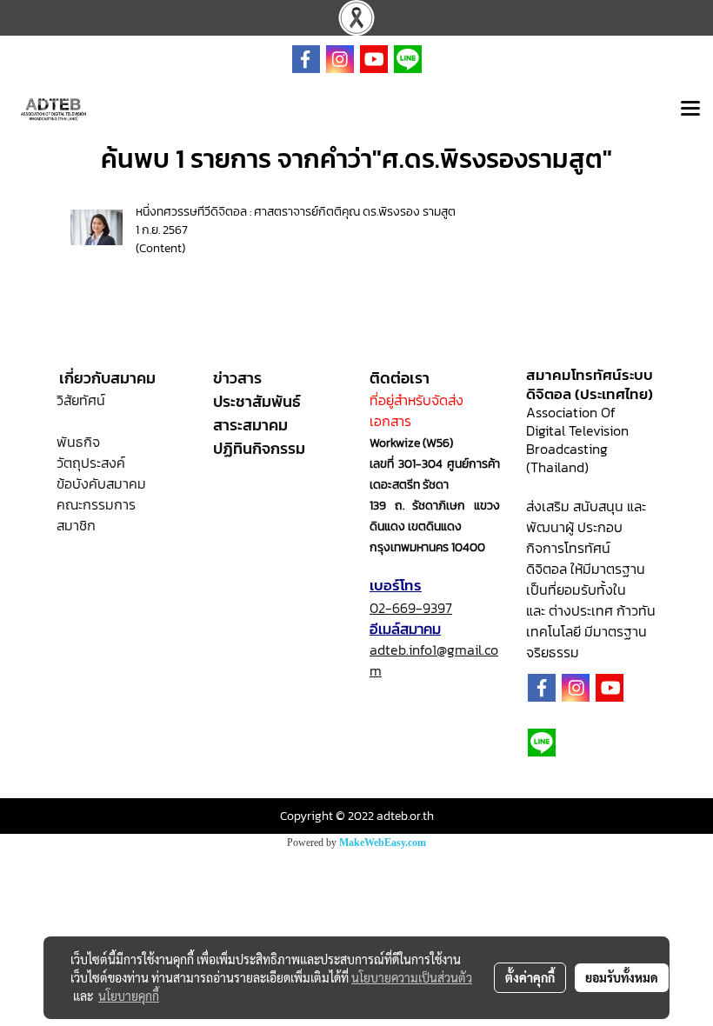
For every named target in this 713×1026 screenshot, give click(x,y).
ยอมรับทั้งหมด (621, 977)
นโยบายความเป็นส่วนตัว (411, 977)
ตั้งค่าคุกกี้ (530, 977)
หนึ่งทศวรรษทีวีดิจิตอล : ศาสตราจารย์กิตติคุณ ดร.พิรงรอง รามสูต (296, 212)
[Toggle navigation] (690, 109)
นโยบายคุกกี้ (128, 995)
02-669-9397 (411, 607)
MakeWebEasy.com (382, 842)
